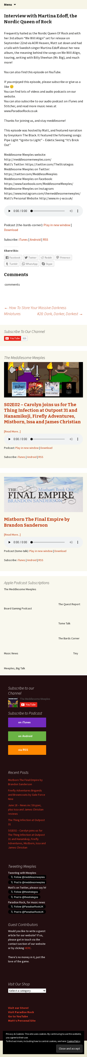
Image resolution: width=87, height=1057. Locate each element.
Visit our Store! (18, 1008)
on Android (25, 736)
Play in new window (57, 225)
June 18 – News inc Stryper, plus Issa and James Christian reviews (26, 809)
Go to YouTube (18, 1016)
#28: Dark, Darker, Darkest (60, 313)
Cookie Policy (73, 1041)
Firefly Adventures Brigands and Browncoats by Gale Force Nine (26, 795)
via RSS (23, 750)
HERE (28, 948)
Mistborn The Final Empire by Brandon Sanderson (37, 522)
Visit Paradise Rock (21, 1012)
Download (11, 230)
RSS (45, 239)
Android (35, 239)
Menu (8, 4)
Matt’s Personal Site (22, 1020)
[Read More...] (12, 431)
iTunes (23, 239)
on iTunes (24, 722)
